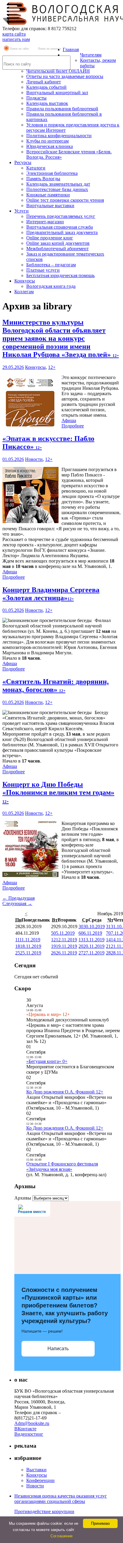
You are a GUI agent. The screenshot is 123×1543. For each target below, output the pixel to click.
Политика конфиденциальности (59, 135)
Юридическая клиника (49, 146)
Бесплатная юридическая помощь (60, 275)
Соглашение (61, 1536)
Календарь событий (46, 87)
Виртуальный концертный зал (57, 92)
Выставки (36, 1469)
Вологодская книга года (51, 286)
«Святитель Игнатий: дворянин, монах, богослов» (55, 685)
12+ (52, 367)
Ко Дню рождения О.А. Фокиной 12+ (64, 1091)
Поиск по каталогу (49, 48)
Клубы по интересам (47, 140)
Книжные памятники (48, 194)
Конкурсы (24, 280)
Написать (58, 1348)
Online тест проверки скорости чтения (65, 200)
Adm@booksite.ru (31, 1423)
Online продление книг (49, 237)
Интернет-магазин (45, 221)
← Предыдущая (18, 898)
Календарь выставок (47, 103)
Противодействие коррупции (44, 1511)
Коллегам (24, 291)
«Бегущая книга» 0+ (46, 1061)
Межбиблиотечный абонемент (57, 248)
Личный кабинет (43, 81)
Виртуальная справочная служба (59, 227)
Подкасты (36, 97)
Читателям (91, 54)
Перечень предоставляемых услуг (60, 216)
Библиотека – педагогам (51, 264)
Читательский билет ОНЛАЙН (58, 71)
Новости (34, 459)
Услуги (21, 210)
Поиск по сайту (19, 48)
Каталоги (35, 167)
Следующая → (17, 903)
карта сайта (14, 33)
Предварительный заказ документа (62, 232)
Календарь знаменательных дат (58, 184)
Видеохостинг (28, 1434)
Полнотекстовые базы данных (57, 189)
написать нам (16, 39)
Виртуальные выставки (50, 205)
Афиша (68, 420)
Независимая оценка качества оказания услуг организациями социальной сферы (60, 1498)
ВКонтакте (25, 1428)
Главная (71, 49)
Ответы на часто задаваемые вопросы (64, 76)
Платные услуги (43, 270)
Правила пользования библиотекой (62, 108)
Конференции (40, 1480)
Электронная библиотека (52, 173)
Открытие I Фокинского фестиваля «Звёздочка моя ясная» (62, 1166)
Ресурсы (22, 162)
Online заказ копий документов (58, 243)
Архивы (22, 1197)
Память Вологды (43, 178)
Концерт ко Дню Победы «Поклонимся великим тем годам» (58, 792)
